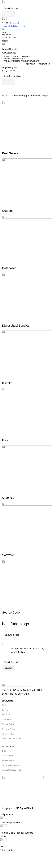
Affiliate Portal (8, 760)
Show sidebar (12, 635)
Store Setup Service (11, 765)
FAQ (4, 705)
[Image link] (27, 686)
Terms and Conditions (11, 738)
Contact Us (7, 719)
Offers (4, 751)
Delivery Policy (8, 729)
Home (5, 95)
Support (5, 710)
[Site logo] (27, 2)
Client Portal (7, 756)
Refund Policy (8, 724)
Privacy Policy (8, 734)
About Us (6, 715)
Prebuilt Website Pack (11, 770)
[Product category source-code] (27, 358)
